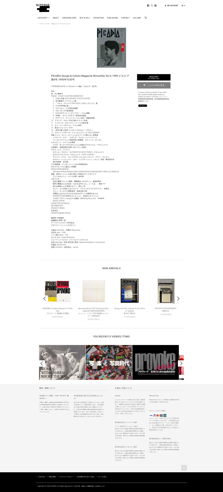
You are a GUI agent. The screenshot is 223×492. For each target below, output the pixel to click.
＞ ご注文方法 (40, 476)
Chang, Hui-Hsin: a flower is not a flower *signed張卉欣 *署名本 (129, 311)
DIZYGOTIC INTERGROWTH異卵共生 (165, 310)
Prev (45, 298)
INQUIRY (153, 77)
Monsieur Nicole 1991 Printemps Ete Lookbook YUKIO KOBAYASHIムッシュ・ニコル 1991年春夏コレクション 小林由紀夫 (93, 312)
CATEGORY (43, 18)
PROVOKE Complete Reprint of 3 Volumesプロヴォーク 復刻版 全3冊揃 (58, 311)
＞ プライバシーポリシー (66, 476)
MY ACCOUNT (172, 5)
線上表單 (146, 101)
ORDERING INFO (69, 18)
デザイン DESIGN (45, 23)
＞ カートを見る (101, 476)
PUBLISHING (112, 18)
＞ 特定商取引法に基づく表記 (84, 476)
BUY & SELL (85, 18)
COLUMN (137, 18)
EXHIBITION (98, 18)
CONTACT (125, 18)
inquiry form (163, 97)
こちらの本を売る (156, 85)
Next (178, 298)
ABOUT (56, 18)
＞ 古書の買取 (51, 476)
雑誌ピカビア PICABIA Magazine (61, 23)
